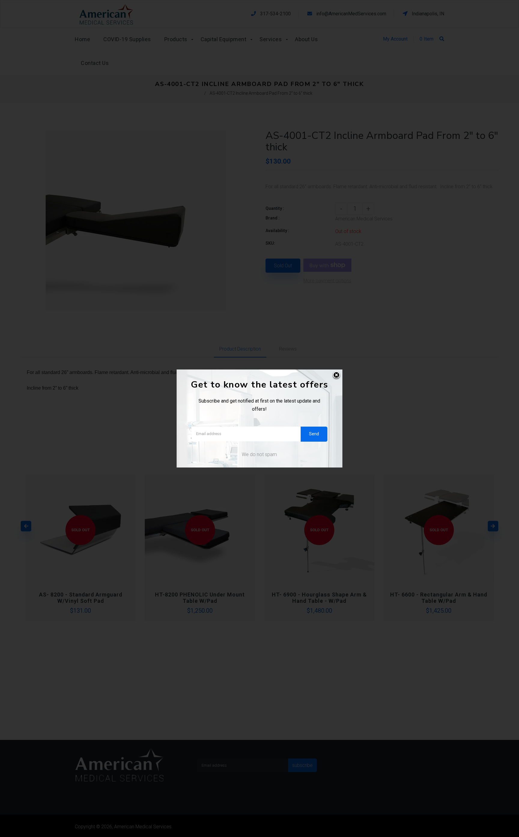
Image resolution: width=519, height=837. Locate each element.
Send (314, 433)
